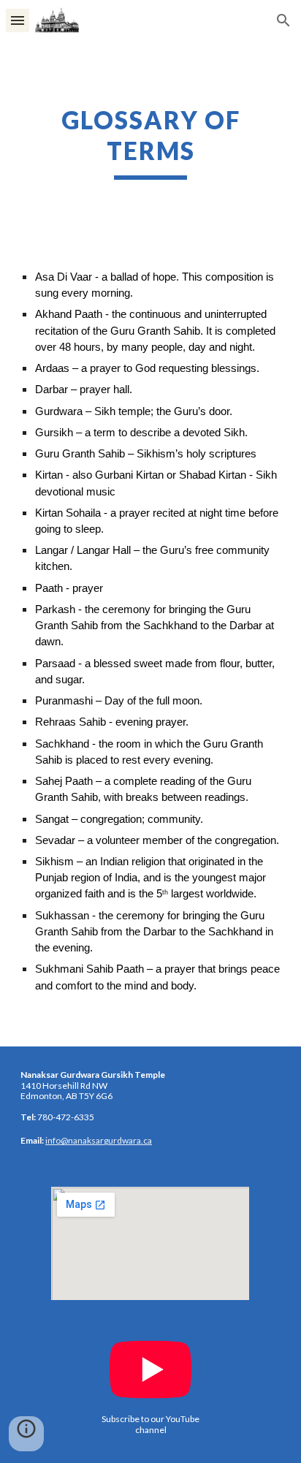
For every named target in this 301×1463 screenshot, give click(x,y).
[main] (150, 142)
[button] (17, 20)
